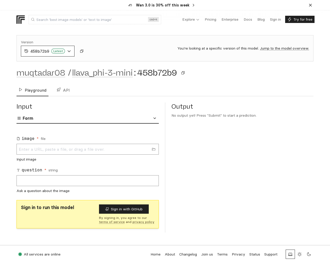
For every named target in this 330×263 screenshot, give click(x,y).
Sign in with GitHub (127, 209)
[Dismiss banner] (310, 5)
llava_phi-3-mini (102, 73)
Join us (207, 254)
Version (27, 42)
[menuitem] (191, 20)
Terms (222, 254)
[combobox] (95, 19)
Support (270, 254)
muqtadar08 (40, 73)
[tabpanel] (87, 163)
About (170, 254)
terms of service (112, 222)
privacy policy (143, 222)
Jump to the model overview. (284, 48)
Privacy (238, 254)
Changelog (188, 254)
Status (254, 254)
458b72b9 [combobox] (46, 51)
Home (156, 254)
